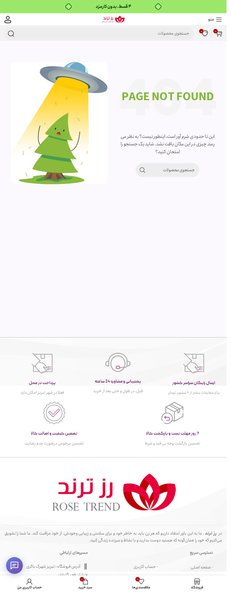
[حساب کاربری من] (8, 20)
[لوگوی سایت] (113, 19)
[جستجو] (11, 33)
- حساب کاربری (146, 566)
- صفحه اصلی (202, 567)
